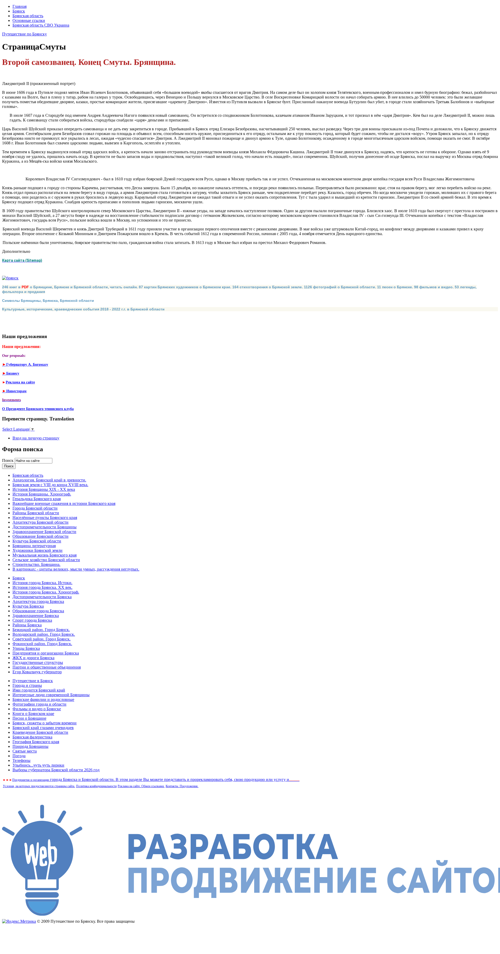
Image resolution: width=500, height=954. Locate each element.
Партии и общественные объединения (46, 667)
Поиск (8, 460)
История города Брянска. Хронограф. (45, 592)
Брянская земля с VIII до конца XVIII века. (50, 484)
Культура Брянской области (36, 541)
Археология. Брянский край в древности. (49, 480)
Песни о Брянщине (29, 718)
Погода (19, 756)
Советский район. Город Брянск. (41, 639)
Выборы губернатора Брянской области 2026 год (55, 770)
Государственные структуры (37, 662)
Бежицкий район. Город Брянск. (41, 629)
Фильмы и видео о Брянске (36, 709)
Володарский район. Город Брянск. (43, 634)
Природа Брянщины (30, 746)
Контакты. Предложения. (182, 786)
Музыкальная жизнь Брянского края (44, 555)
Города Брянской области (35, 508)
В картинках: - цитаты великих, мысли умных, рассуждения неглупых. (75, 569)
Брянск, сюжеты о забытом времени (44, 723)
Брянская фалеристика (32, 737)
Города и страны (27, 685)
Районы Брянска (27, 625)
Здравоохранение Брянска (35, 615)
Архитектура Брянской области (40, 522)
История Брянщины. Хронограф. (41, 494)
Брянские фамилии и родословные (43, 699)
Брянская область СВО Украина (40, 25)
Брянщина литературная (34, 545)
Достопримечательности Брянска (42, 597)
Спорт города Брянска (32, 620)
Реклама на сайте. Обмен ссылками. (141, 786)
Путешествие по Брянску (24, 34)
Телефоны (21, 760)
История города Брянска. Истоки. (42, 582)
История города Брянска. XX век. (42, 587)
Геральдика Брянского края (36, 499)
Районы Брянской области (35, 513)
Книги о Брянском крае (33, 713)
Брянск (18, 11)
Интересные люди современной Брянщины (51, 695)
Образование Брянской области (40, 536)
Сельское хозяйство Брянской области (46, 560)
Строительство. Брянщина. (36, 564)
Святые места (24, 751)
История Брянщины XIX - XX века (43, 489)
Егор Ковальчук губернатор (37, 672)
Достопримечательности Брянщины (44, 527)
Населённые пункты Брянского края (44, 517)
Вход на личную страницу (35, 438)
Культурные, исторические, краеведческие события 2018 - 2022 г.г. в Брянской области (83, 309)
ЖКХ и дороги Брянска (33, 658)
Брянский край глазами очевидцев (43, 727)
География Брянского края (35, 741)
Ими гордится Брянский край (38, 690)
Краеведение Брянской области (40, 732)
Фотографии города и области (39, 704)
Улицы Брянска (26, 648)
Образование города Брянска (38, 611)
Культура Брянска (28, 606)
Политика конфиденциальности (96, 786)
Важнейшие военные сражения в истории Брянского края (63, 503)
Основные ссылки (28, 20)
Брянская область (27, 16)
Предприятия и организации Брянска (45, 653)
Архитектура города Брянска (38, 601)
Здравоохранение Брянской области (44, 531)
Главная (19, 6)
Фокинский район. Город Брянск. (42, 643)
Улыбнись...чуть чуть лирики (38, 765)
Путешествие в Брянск (32, 680)
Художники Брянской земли (37, 550)
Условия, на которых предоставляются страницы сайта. (39, 786)
